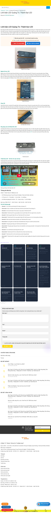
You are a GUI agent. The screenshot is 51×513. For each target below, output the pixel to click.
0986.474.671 (8, 484)
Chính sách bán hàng (5, 468)
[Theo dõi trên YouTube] (13, 429)
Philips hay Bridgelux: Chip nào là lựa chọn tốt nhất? (19, 386)
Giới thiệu (2, 455)
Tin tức (7, 10)
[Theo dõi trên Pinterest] (10, 429)
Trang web (4, 336)
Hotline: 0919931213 (7, 510)
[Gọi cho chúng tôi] (8, 429)
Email (4, 330)
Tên (3, 324)
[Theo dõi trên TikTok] (4, 429)
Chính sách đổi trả (4, 472)
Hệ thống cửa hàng (4, 459)
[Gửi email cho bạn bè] (4, 302)
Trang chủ (3, 10)
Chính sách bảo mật (5, 473)
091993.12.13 (8, 482)
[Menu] (2, 2)
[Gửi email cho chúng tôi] (6, 429)
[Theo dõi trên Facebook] (2, 429)
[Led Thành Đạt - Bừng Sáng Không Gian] (25, 3)
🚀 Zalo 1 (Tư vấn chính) (18, 43)
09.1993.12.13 (7, 480)
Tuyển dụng (3, 463)
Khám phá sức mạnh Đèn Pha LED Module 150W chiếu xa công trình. (23, 416)
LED (9, 77)
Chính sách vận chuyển (5, 475)
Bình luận (4, 313)
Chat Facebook (6, 507)
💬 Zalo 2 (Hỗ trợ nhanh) (33, 43)
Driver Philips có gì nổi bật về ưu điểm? (16, 364)
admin (12, 15)
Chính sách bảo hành (5, 470)
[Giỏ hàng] (49, 3)
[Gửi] (48, 7)
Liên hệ (2, 457)
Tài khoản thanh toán (5, 461)
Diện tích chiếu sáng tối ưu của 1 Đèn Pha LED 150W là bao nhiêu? (22, 375)
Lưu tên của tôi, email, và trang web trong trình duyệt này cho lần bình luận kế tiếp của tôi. (25, 343)
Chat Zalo (5, 504)
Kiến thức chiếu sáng (5, 355)
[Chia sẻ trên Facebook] (2, 302)
